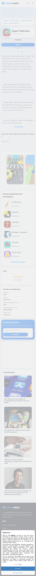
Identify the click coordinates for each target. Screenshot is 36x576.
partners (13, 535)
